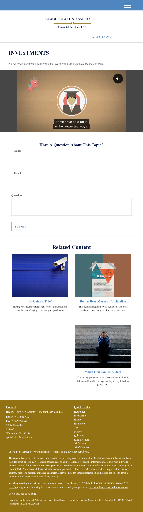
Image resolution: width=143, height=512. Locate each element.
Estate (77, 419)
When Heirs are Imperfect (103, 371)
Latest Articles (82, 439)
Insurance (79, 423)
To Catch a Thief (40, 301)
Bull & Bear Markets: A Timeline (103, 301)
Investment (80, 415)
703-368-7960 (103, 37)
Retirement (80, 411)
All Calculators (82, 447)
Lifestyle (79, 435)
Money (78, 431)
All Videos (80, 443)
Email (17, 173)
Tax (76, 427)
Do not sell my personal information (108, 487)
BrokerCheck (80, 451)
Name (17, 151)
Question (16, 195)
